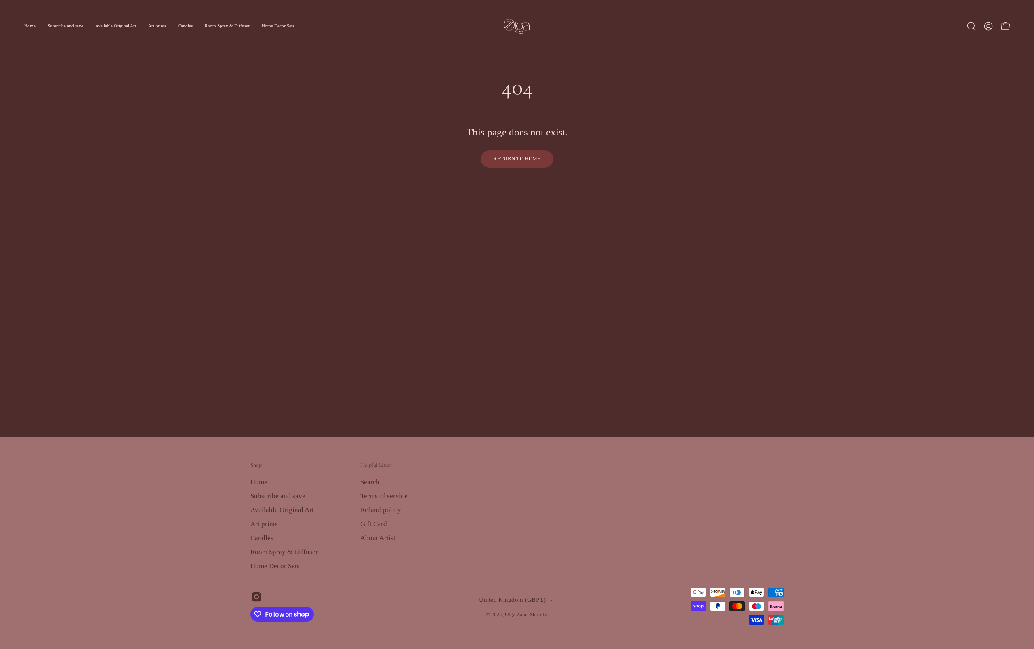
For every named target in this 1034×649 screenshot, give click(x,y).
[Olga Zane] (517, 26)
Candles (261, 538)
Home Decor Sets (275, 565)
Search (370, 482)
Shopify (538, 614)
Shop (256, 464)
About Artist (377, 538)
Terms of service (384, 495)
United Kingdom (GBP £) (512, 599)
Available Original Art (282, 510)
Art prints (264, 523)
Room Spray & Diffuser (284, 552)
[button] (971, 26)
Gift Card (373, 523)
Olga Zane (516, 614)
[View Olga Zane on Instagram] (256, 597)
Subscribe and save (277, 495)
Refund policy (380, 510)
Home (258, 482)
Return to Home (516, 159)
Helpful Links (375, 464)
